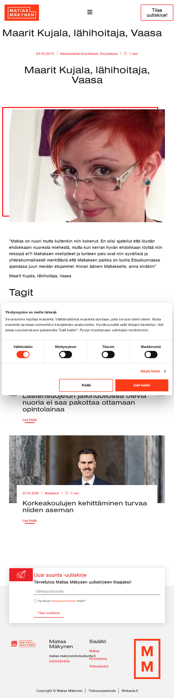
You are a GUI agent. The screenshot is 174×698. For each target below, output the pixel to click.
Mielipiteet (52, 493)
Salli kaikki (141, 385)
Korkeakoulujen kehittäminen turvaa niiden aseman (84, 506)
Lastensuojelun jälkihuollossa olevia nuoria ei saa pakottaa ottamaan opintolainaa (84, 402)
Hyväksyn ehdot (62, 600)
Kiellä (86, 385)
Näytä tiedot (150, 371)
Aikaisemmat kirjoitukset (79, 53)
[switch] (65, 354)
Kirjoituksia (109, 53)
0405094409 (59, 661)
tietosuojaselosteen (64, 600)
